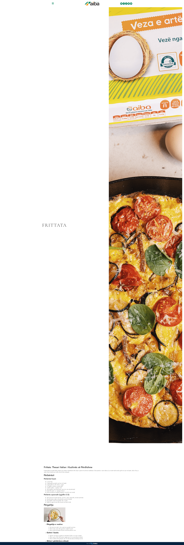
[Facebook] (121, 3)
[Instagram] (124, 3)
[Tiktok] (126, 3)
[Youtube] (131, 3)
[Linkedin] (129, 3)
